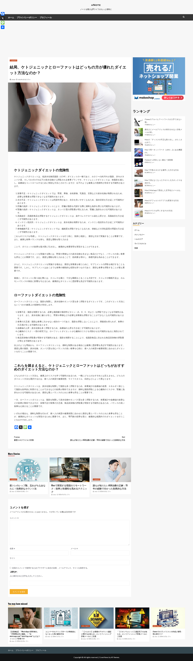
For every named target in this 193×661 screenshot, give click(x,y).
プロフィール (46, 17)
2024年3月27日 (128, 639)
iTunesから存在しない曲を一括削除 (159, 160)
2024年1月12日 (163, 636)
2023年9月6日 (103, 491)
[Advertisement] (96, 37)
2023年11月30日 (21, 491)
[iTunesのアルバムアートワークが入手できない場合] (138, 122)
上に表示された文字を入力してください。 (27, 576)
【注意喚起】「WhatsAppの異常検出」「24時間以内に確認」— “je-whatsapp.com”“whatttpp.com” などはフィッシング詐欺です (25, 635)
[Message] (2, 23)
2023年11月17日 (63, 494)
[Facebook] (2, 14)
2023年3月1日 (22, 79)
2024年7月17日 (57, 636)
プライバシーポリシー (27, 17)
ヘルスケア (13, 60)
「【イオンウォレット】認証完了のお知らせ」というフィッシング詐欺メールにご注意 (132, 633)
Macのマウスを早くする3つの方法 (158, 210)
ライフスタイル (73, 479)
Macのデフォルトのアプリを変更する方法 (162, 200)
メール (74, 548)
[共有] (2, 27)
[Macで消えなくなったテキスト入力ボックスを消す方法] (138, 183)
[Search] (183, 17)
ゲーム (137, 230)
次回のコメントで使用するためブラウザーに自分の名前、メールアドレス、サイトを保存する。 (50, 568)
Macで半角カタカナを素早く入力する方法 (162, 170)
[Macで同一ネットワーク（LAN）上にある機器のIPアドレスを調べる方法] (138, 152)
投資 (136, 248)
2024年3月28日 (92, 639)
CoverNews (103, 657)
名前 (12, 548)
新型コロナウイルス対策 (24, 438)
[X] (2, 18)
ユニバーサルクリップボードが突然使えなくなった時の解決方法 (60, 632)
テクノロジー (55, 479)
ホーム (11, 17)
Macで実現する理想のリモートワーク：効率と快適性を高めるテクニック (69, 488)
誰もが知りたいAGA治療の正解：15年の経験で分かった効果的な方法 (97, 438)
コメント (14, 518)
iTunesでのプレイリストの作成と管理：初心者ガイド (168, 632)
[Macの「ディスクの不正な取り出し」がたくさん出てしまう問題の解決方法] (138, 142)
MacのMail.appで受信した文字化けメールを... (163, 190)
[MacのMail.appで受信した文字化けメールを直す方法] (138, 193)
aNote (13, 79)
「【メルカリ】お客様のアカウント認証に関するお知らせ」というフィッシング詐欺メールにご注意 (96, 633)
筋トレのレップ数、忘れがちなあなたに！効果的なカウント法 (27, 487)
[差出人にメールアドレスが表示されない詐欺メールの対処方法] (138, 132)
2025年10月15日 (21, 641)
